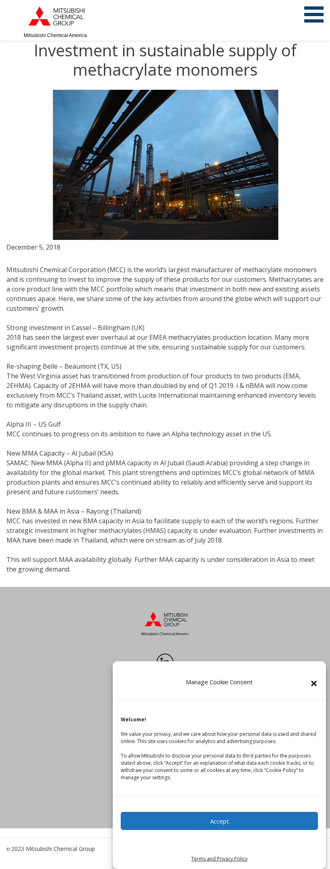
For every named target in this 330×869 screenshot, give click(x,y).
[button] (314, 683)
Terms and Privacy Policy (219, 858)
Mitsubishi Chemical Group (60, 848)
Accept (219, 821)
